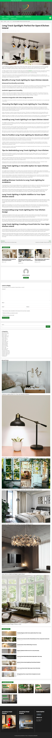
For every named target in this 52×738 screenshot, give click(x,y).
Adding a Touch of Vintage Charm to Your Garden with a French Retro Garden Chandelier (22, 489)
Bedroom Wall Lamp (5, 336)
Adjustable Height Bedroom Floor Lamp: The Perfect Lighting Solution (17, 523)
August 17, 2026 (20, 634)
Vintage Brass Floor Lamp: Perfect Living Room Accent (28, 674)
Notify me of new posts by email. (8, 315)
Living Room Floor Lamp (6, 351)
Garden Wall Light (5, 342)
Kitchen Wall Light (4, 349)
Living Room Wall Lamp (5, 353)
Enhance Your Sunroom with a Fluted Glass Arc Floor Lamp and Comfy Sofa (33, 638)
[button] (14, 721)
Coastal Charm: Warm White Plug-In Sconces (27, 644)
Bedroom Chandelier (5, 332)
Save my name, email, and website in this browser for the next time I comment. (16, 310)
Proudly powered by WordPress (20, 735)
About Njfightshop (39, 719)
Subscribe (39, 714)
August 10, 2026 (20, 640)
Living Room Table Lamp (6, 352)
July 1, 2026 (19, 663)
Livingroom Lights (10, 16)
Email (3, 306)
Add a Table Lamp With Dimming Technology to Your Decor (15, 457)
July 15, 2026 (5, 702)
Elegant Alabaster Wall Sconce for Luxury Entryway (28, 650)
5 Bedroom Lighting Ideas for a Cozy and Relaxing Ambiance (15, 394)
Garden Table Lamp (5, 341)
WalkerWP (35, 735)
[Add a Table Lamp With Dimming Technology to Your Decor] (26, 426)
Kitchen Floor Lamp (5, 346)
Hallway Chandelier (5, 343)
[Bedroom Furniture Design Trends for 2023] (26, 599)
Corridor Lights (5, 18)
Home (3, 16)
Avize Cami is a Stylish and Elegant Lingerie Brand (13, 574)
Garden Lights (14, 18)
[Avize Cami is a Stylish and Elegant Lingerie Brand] (26, 549)
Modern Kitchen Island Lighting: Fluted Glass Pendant (9, 260)
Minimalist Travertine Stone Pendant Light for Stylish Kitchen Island (25, 260)
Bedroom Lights (19, 16)
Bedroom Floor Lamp (5, 333)
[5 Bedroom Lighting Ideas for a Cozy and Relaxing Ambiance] (26, 377)
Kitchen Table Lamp (5, 348)
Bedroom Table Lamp (5, 335)
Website (27, 306)
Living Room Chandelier (5, 350)
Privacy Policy (38, 720)
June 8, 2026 (19, 675)
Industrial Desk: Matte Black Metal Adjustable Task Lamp (29, 656)
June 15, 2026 (20, 669)
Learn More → (26, 277)
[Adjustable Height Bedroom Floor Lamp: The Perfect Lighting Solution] (26, 507)
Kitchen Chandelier (5, 345)
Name (3, 302)
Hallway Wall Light (5, 344)
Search (3, 324)
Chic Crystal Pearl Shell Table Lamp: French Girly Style (28, 668)
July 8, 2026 (19, 657)
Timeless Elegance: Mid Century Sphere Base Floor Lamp (29, 633)
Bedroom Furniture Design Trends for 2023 (11, 624)
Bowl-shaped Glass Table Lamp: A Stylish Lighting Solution (42, 260)
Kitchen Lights (28, 16)
